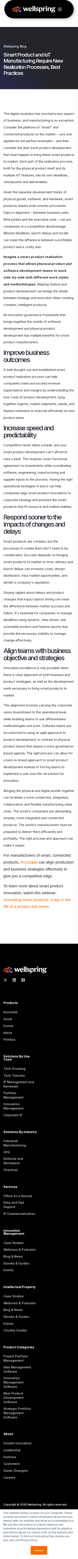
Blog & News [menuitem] (13, 1256)
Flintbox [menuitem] (9, 1039)
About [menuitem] (8, 1434)
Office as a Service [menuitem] (17, 1196)
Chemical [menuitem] (10, 1170)
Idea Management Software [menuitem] (17, 1369)
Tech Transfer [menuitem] (14, 1075)
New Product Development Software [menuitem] (13, 1397)
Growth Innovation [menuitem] (17, 1443)
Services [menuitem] (10, 1187)
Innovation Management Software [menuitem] (13, 1382)
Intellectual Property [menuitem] (19, 1287)
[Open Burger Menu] (59, 9)
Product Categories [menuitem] (18, 1347)
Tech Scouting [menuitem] (14, 1068)
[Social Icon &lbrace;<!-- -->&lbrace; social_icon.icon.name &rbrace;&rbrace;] (6, 980)
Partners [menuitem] (9, 1457)
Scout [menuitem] (7, 1019)
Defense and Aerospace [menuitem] (13, 1161)
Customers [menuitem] (11, 1464)
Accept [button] (39, 1550)
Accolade (30, 862)
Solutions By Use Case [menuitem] (16, 1058)
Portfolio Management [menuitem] (13, 1095)
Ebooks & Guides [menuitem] (16, 1263)
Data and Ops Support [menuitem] (13, 1205)
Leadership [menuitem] (12, 1450)
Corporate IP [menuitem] (12, 1115)
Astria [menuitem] (7, 1033)
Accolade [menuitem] (10, 1012)
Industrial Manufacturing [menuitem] (14, 1143)
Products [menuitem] (10, 1003)
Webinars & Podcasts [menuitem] (19, 1249)
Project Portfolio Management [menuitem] (15, 1358)
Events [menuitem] (8, 1270)
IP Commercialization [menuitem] (19, 1214)
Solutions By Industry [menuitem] (20, 1132)
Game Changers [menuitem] (15, 1470)
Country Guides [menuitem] (15, 1330)
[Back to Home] (33, 10)
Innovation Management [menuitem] (13, 1106)
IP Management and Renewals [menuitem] (18, 1084)
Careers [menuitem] (9, 1477)
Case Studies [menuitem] (13, 1243)
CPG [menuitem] (6, 1152)
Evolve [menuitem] (8, 1026)
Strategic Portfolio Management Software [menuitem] (17, 1413)
